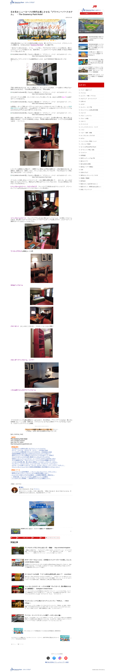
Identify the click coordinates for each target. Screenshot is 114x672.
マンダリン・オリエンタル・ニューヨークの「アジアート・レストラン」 (35, 463)
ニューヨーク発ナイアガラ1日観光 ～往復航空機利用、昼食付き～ (33, 475)
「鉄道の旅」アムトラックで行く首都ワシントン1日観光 (30, 477)
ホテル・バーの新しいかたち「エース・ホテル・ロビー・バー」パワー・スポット (38, 465)
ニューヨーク (36, 537)
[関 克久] (15, 490)
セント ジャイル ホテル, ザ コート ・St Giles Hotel (30, 450)
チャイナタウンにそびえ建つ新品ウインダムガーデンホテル (31, 457)
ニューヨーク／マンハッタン (53, 537)
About (12, 483)
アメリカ (14, 537)
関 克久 (21, 487)
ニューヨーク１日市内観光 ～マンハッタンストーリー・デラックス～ (34, 471)
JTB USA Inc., (37, 489)
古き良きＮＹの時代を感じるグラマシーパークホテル (29, 448)
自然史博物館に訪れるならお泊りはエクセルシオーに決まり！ (31, 453)
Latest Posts (18, 483)
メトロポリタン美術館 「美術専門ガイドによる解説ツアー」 (31, 478)
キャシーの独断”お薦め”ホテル (25, 537)
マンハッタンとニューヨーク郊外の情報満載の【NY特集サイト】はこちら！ (36, 467)
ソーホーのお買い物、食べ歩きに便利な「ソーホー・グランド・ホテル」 (35, 462)
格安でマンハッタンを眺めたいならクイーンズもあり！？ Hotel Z (33, 455)
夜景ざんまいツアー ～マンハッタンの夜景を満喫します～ (30, 473)
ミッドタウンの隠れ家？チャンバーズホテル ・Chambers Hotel (32, 452)
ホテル (43, 537)
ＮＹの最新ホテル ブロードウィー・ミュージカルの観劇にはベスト (33, 460)
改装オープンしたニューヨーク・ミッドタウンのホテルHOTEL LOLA (33, 458)
